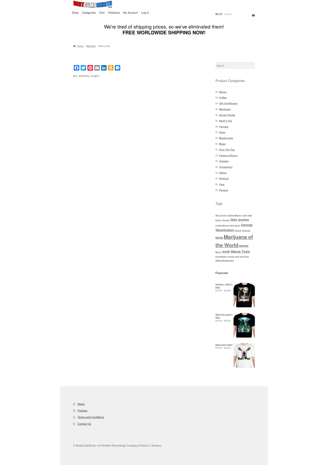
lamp (219, 237)
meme (244, 245)
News (81, 404)
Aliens (223, 172)
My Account (130, 12)
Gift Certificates (228, 103)
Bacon (223, 92)
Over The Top (227, 149)
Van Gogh (244, 256)
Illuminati (246, 230)
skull (237, 256)
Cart (102, 12)
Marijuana (225, 109)
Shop (75, 12)
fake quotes (239, 219)
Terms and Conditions (91, 417)
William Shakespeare (224, 260)
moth (226, 251)
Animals (224, 161)
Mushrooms (226, 138)
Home (80, 46)
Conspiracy (226, 167)
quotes (231, 256)
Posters (223, 190)
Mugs (222, 144)
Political (224, 178)
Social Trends (227, 115)
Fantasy (224, 126)
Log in (145, 12)
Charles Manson (234, 215)
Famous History (228, 155)
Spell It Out (225, 120)
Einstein (226, 220)
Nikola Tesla (240, 251)
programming (221, 256)
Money (218, 252)
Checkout (114, 12)
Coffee (223, 97)
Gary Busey (235, 225)
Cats (221, 184)
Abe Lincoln (220, 215)
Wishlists (91, 46)
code (244, 215)
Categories (89, 12)
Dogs (222, 132)
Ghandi (238, 230)
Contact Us (84, 424)
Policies (82, 411)
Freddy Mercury (222, 225)
